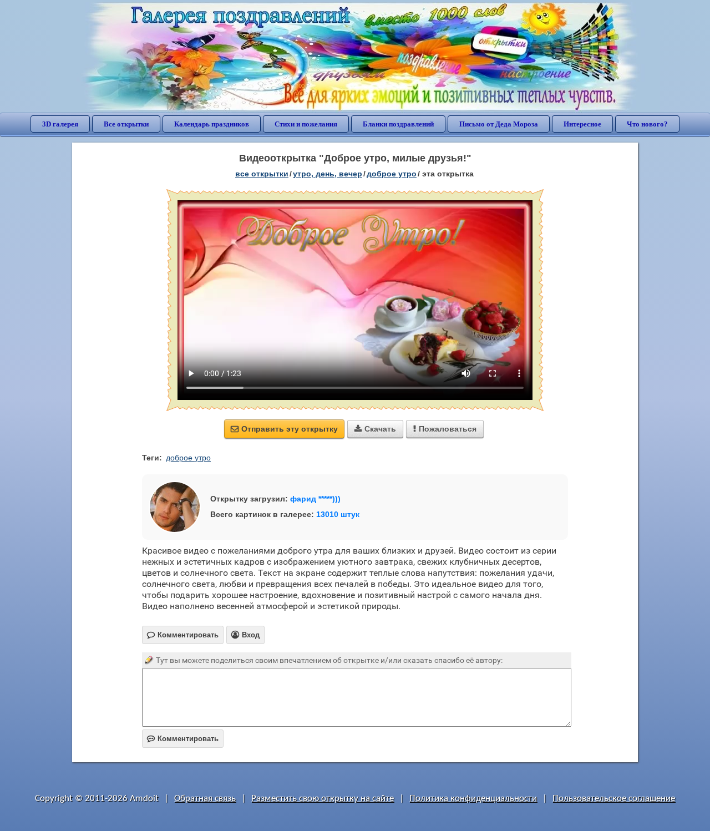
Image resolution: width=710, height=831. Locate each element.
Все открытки (126, 124)
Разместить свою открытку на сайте (322, 798)
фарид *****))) (315, 498)
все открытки (261, 173)
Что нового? (647, 124)
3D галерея (60, 124)
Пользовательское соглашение (613, 798)
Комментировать (183, 738)
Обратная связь (205, 798)
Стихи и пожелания (306, 124)
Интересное (582, 124)
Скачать (375, 428)
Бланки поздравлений (398, 124)
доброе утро (392, 173)
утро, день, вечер (327, 173)
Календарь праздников (211, 124)
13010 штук (337, 514)
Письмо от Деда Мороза (498, 124)
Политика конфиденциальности (473, 798)
